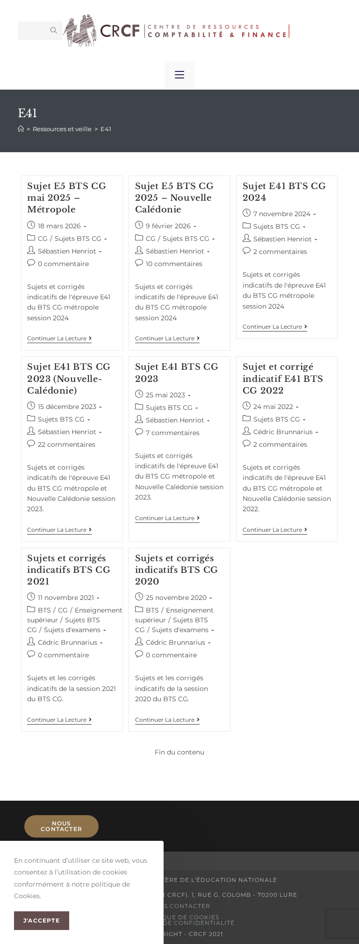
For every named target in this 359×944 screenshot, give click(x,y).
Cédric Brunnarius (283, 432)
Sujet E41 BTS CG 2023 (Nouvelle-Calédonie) (69, 378)
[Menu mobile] (179, 75)
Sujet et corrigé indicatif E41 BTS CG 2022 (283, 378)
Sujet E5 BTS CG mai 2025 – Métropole (66, 198)
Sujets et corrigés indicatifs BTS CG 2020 (176, 570)
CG (43, 238)
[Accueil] (21, 129)
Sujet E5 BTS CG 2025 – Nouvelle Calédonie (174, 198)
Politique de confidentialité (179, 922)
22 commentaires (66, 444)
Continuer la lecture (59, 338)
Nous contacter (61, 826)
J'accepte (41, 920)
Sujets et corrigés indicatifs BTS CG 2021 (68, 570)
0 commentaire (63, 264)
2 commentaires (280, 251)
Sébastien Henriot (67, 251)
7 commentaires (173, 433)
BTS (44, 610)
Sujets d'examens (72, 630)
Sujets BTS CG (78, 238)
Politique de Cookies (179, 917)
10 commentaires (174, 264)
